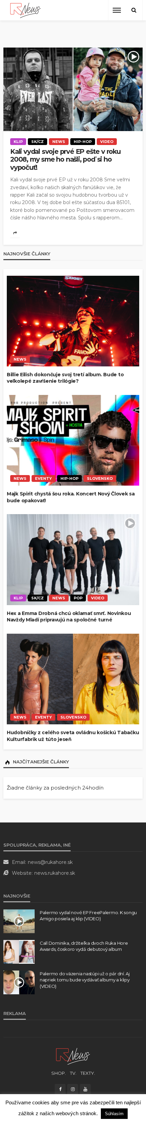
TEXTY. (87, 1073)
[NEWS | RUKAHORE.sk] (73, 1056)
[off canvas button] (117, 10)
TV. (73, 1073)
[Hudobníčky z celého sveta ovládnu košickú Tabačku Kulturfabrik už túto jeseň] (73, 679)
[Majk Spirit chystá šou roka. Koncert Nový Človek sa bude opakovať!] (73, 440)
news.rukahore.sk (54, 873)
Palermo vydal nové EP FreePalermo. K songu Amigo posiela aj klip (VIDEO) (88, 915)
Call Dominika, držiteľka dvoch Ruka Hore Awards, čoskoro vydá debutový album (84, 946)
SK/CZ (37, 141)
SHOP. (58, 1073)
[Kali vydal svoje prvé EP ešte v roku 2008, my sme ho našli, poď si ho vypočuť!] (73, 89)
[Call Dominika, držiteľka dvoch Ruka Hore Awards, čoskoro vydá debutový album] (19, 952)
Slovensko (100, 478)
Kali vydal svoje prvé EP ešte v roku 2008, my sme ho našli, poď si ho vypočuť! (65, 159)
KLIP (18, 141)
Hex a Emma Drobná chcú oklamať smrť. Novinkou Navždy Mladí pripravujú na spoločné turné (69, 616)
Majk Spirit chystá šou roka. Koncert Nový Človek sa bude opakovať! (71, 497)
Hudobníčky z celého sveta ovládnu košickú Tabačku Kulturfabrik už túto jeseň (73, 735)
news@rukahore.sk (50, 862)
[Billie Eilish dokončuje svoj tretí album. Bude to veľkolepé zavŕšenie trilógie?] (73, 321)
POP (78, 598)
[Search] (134, 10)
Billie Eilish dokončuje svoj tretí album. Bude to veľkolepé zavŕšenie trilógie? (65, 378)
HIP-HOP (83, 141)
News (58, 141)
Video (106, 141)
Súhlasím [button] (114, 1113)
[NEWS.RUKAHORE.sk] (25, 10)
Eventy (43, 478)
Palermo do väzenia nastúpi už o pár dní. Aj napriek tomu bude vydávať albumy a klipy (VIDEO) (85, 980)
